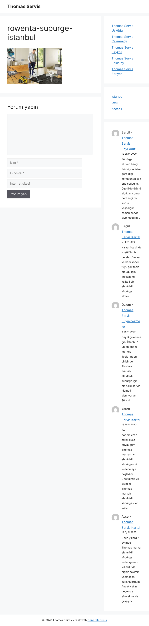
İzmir (115, 103)
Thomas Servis (24, 6)
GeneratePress (97, 620)
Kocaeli (117, 109)
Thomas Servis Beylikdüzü (129, 143)
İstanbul (117, 96)
